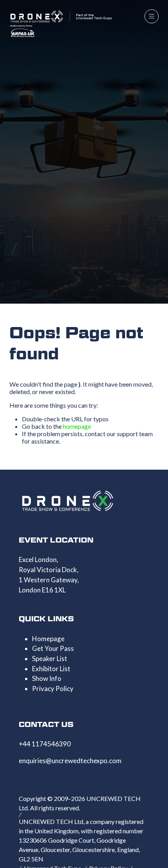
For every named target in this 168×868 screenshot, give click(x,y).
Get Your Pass (53, 648)
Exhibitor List (51, 669)
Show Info (46, 678)
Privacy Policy (52, 688)
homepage (77, 426)
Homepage (48, 639)
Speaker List (49, 658)
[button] (152, 16)
